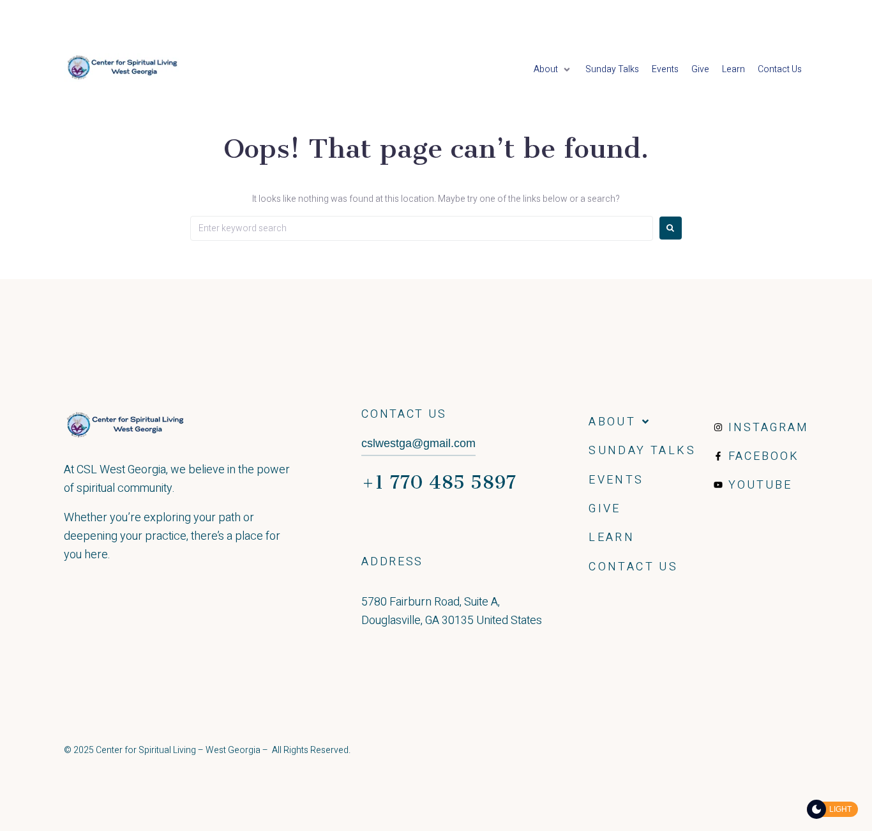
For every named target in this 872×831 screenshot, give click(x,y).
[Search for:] (421, 228)
